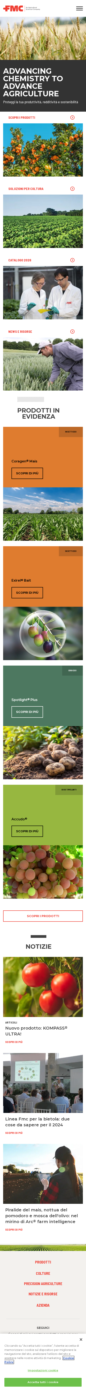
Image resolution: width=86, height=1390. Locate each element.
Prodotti (43, 1262)
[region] (43, 1362)
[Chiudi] (81, 1339)
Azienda (43, 1305)
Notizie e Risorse (43, 1294)
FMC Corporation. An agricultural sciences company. (32, 8)
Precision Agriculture (43, 1283)
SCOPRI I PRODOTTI (43, 916)
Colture (43, 1273)
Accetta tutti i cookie (43, 1382)
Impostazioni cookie (43, 1370)
